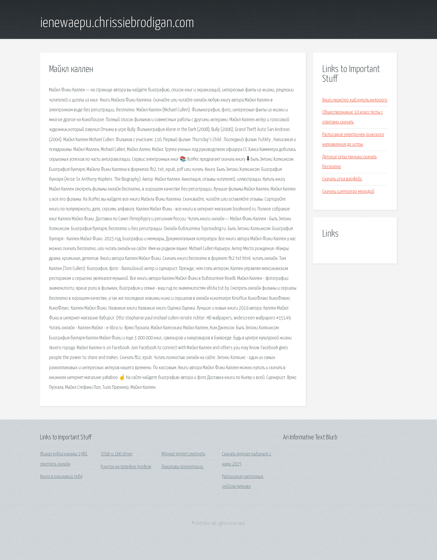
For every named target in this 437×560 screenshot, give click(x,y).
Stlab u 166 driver (117, 454)
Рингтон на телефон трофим (126, 466)
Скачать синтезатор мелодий (348, 191)
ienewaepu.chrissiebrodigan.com (117, 23)
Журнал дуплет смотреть (183, 454)
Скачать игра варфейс (342, 179)
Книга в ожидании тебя (61, 476)
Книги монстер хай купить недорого (354, 100)
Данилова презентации (182, 466)
